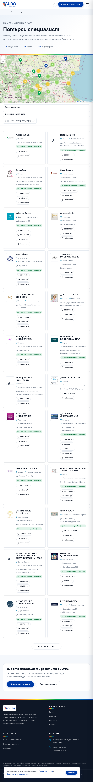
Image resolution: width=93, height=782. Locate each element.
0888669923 (68, 155)
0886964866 (24, 399)
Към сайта (21, 151)
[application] (46, 79)
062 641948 (24, 581)
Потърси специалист (12, 740)
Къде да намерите (48, 684)
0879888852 (24, 317)
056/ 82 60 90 (24, 230)
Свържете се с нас (20, 684)
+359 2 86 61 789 (59, 747)
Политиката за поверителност (19, 774)
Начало (6, 12)
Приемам (71, 773)
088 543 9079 (69, 229)
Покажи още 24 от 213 (46, 646)
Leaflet (80, 102)
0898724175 (24, 194)
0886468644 (68, 621)
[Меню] (87, 4)
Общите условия (46, 771)
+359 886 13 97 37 (60, 750)
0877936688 (68, 491)
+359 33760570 (69, 393)
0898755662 (68, 314)
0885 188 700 (68, 449)
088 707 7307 (24, 624)
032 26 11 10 (68, 440)
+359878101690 (25, 534)
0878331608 (24, 360)
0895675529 (68, 363)
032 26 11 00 (68, 444)
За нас (51, 712)
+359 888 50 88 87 (70, 531)
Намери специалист (70, 4)
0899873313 (68, 273)
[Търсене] (54, 4)
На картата (24, 156)
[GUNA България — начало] (9, 4)
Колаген (52, 716)
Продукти (53, 720)
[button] (65, 59)
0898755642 (68, 310)
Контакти (7, 748)
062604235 (68, 581)
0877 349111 (24, 275)
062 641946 (24, 586)
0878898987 (24, 485)
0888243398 (68, 576)
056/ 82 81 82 (24, 235)
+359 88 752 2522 (70, 191)
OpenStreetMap (88, 102)
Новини (52, 725)
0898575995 (24, 437)
